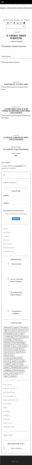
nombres (14, 364)
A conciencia (9, 396)
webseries (13, 376)
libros (6, 236)
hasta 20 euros (20, 352)
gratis (25, 346)
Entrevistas (9, 392)
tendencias (8, 251)
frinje (19, 346)
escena (6, 232)
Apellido (6, 203)
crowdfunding (8, 337)
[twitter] (14, 23)
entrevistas (18, 340)
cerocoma (12, 331)
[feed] (7, 23)
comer (22, 334)
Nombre (6, 195)
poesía (25, 367)
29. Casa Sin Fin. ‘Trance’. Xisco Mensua (16, 148)
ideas (6, 355)
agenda (15, 328)
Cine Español (8, 334)
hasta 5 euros (8, 349)
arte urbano (24, 328)
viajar (6, 376)
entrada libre (8, 340)
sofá (11, 373)
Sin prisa (7, 404)
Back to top (14, 461)
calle (5, 331)
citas (16, 334)
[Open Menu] (2, 2)
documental (24, 337)
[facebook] (11, 23)
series (6, 373)
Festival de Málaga (19, 343)
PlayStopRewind (16, 367)
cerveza (20, 331)
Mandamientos (10, 400)
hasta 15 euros (9, 352)
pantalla (7, 244)
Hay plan (7, 384)
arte (5, 228)
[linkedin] (17, 23)
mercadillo (21, 361)
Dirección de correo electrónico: (13, 210)
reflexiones (9, 247)
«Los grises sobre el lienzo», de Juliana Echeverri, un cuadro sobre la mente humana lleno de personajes (16, 111)
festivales (7, 346)
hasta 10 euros (19, 349)
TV (22, 373)
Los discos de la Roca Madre (13, 358)
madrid (14, 361)
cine (26, 331)
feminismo (7, 343)
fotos (14, 346)
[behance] (24, 23)
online (21, 364)
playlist (6, 367)
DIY (16, 337)
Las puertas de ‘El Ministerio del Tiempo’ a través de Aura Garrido (16, 138)
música (6, 240)
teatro (17, 373)
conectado (19, 166)
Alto (16, 154)
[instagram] (21, 23)
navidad (6, 364)
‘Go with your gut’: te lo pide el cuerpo (16, 84)
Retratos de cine (19, 370)
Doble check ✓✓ (11, 388)
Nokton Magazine (17, 41)
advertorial (7, 328)
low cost (7, 361)
